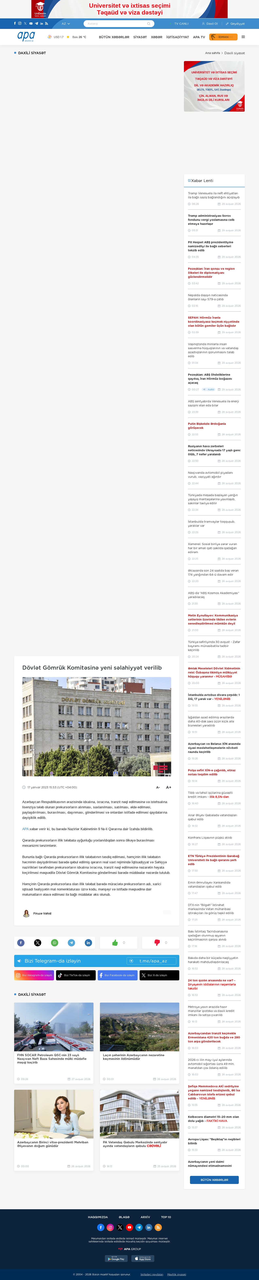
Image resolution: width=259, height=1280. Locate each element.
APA (25, 829)
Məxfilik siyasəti (176, 1274)
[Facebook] (15, 24)
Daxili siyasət (234, 53)
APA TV (199, 37)
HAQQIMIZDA (98, 1217)
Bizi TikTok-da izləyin (77, 975)
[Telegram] (36, 24)
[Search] (148, 24)
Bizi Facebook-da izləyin (119, 975)
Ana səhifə (212, 53)
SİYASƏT (140, 37)
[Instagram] (19, 24)
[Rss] (46, 24)
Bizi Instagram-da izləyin (37, 975)
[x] (120, 1228)
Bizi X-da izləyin (157, 975)
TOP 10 (166, 1217)
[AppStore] (142, 1259)
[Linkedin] (41, 24)
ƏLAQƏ (124, 1217)
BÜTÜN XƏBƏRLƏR (114, 37)
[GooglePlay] (116, 1259)
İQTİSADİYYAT (177, 37)
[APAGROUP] (129, 1249)
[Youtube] (31, 24)
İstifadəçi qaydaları (152, 1274)
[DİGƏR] (241, 37)
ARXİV (145, 1217)
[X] (25, 24)
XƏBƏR (156, 37)
